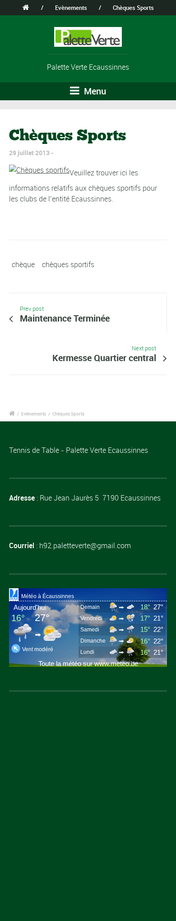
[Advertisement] (88, 793)
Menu (94, 91)
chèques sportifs (68, 264)
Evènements (71, 8)
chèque (23, 264)
